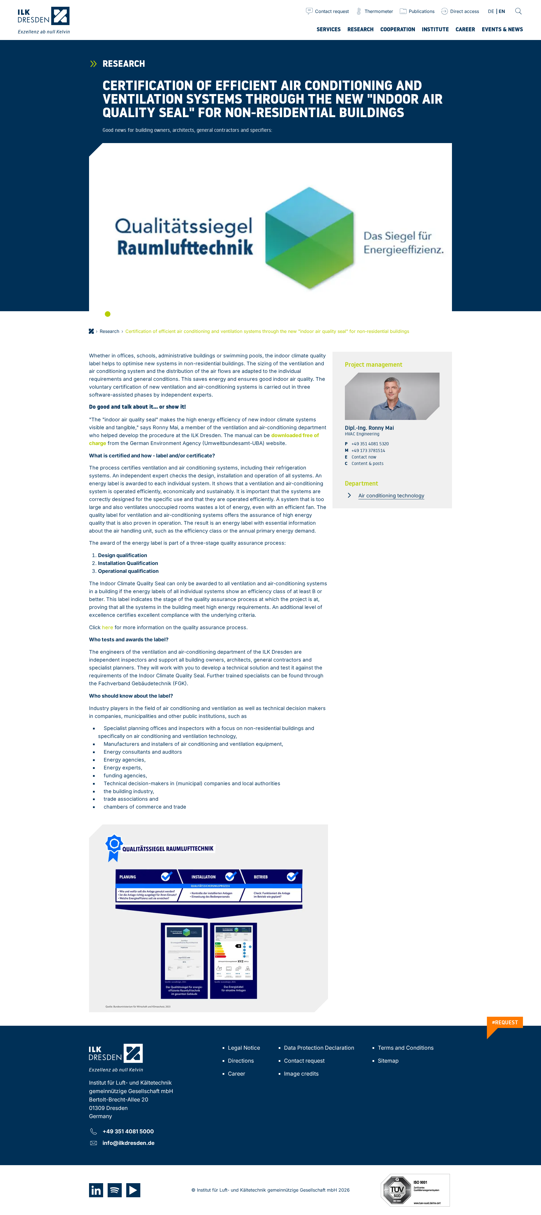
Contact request (304, 1060)
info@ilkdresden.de (128, 1142)
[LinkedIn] (96, 1190)
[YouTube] (133, 1190)
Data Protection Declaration (319, 1047)
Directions (241, 1060)
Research (109, 331)
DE (491, 11)
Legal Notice (244, 1047)
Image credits (301, 1073)
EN (502, 11)
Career (236, 1073)
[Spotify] (115, 1190)
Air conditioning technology (391, 495)
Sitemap (388, 1060)
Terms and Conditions (406, 1047)
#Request (505, 1022)
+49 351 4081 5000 (128, 1131)
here (107, 627)
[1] (100, 314)
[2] (107, 314)
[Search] (518, 11)
